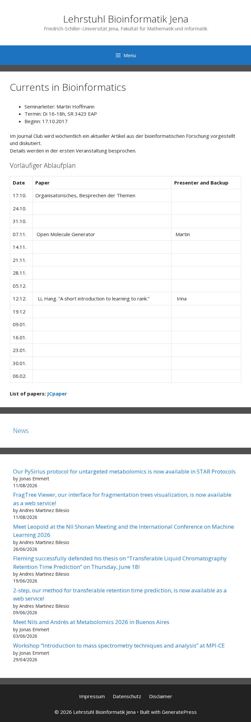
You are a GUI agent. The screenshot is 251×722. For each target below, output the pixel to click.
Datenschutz (127, 696)
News (21, 430)
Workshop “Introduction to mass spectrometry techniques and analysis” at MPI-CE (119, 645)
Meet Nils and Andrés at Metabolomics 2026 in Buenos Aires (91, 622)
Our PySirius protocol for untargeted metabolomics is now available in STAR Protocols (124, 471)
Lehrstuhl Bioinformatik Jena (125, 18)
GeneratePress (179, 712)
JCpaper (57, 393)
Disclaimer (160, 696)
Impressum (92, 696)
